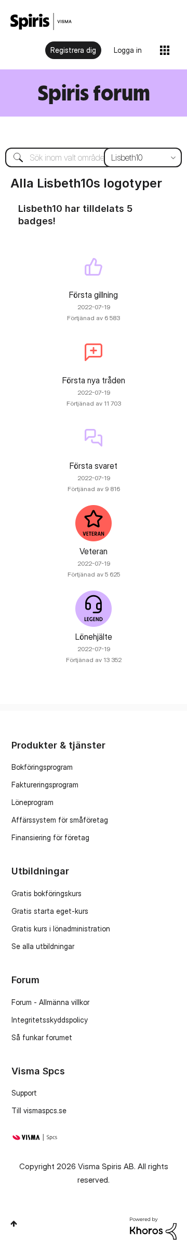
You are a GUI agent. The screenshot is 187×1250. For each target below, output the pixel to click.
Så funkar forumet (41, 1037)
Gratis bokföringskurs (46, 893)
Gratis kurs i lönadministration (60, 928)
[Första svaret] (93, 437)
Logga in (128, 50)
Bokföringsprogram (42, 767)
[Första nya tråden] (93, 352)
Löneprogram (32, 802)
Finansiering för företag (50, 837)
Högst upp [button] (14, 1223)
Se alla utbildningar (42, 946)
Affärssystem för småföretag (59, 819)
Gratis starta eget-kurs (49, 911)
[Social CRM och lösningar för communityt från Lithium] (153, 1227)
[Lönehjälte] (93, 608)
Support (24, 1092)
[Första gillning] (93, 266)
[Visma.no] (41, 21)
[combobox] (93, 157)
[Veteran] (93, 523)
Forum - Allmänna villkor (50, 1002)
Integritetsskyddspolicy (49, 1019)
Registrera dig (73, 50)
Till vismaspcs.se (38, 1110)
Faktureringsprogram (44, 784)
